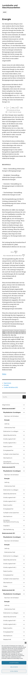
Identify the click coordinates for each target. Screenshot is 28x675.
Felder (5, 586)
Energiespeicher (8, 450)
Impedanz (6, 525)
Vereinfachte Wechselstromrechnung (11, 462)
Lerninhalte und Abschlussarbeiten (11, 6)
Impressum (7, 383)
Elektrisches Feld (9, 427)
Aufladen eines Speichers (11, 454)
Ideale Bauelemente (9, 435)
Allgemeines (6, 405)
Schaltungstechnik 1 (9, 439)
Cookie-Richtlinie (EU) (11, 387)
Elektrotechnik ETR (8, 467)
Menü (4, 12)
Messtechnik (7, 639)
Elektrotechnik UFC (8, 533)
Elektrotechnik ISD (8, 590)
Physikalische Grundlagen (12, 412)
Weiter (4, 374)
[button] (25, 643)
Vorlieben (14, 671)
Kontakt (6, 385)
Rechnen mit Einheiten (11, 416)
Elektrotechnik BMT (8, 408)
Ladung (6, 424)
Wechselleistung (8, 529)
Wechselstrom (7, 458)
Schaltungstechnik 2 (9, 443)
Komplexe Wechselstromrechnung (11, 521)
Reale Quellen (7, 446)
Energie (7, 420)
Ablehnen (14, 667)
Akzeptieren (14, 662)
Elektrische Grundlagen (10, 431)
